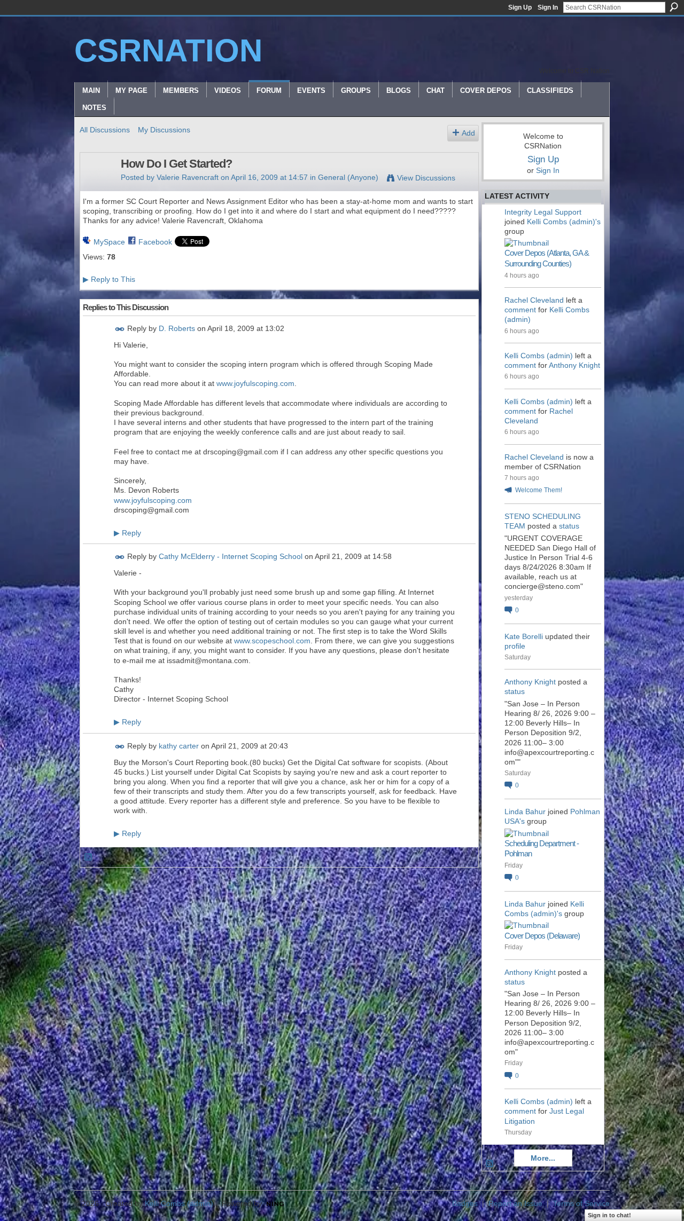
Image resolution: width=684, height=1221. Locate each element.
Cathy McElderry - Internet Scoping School (230, 556)
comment (520, 309)
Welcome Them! (538, 490)
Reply (127, 533)
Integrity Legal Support (542, 212)
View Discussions (426, 178)
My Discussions (164, 129)
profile (514, 646)
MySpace (109, 242)
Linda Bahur (525, 811)
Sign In (548, 7)
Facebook (155, 242)
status (569, 526)
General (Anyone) (348, 177)
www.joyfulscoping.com (255, 383)
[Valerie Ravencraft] (97, 186)
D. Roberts (177, 328)
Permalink (120, 329)
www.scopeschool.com (272, 640)
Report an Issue (515, 1203)
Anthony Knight (574, 365)
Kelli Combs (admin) (538, 355)
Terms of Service (581, 1203)
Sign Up (520, 7)
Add (468, 133)
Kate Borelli (523, 636)
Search (674, 7)
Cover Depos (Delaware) (542, 935)
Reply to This (109, 279)
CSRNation (168, 50)
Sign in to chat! (609, 1215)
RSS (89, 857)
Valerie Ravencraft (188, 177)
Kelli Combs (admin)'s (564, 221)
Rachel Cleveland (534, 300)
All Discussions (105, 129)
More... (543, 1158)
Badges (465, 1203)
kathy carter (179, 746)
